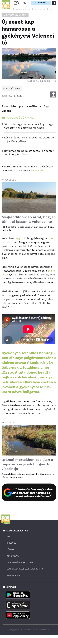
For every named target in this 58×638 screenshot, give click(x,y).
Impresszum (12, 556)
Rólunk (10, 549)
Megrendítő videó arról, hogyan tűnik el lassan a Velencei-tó (29, 219)
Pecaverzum (38, 170)
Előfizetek (41, 3)
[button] (54, 8)
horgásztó (39, 9)
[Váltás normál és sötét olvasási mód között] (25, 3)
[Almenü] (16, 3)
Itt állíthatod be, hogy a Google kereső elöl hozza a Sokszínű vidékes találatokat (33, 493)
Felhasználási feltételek (20, 562)
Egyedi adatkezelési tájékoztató (24, 569)
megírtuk (20, 238)
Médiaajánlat (13, 575)
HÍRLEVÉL (11, 543)
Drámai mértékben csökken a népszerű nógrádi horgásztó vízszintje (27, 464)
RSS (8, 536)
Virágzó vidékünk (15, 15)
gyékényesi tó (22, 9)
